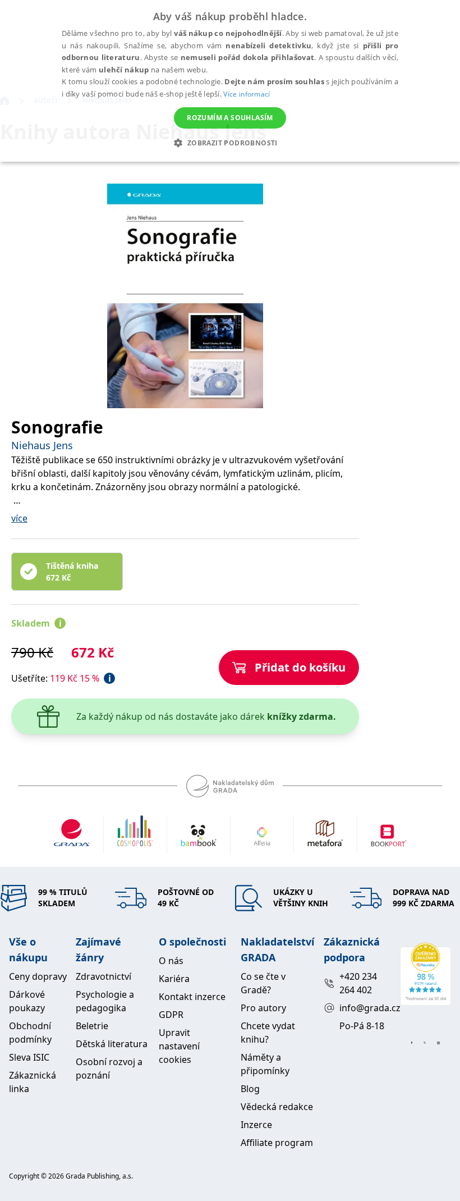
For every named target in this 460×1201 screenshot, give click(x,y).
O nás (171, 961)
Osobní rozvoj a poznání (109, 1068)
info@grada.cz (364, 1008)
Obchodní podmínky (30, 1032)
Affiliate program (277, 1142)
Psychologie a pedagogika (105, 1001)
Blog (250, 1089)
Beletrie (92, 1026)
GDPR (171, 1014)
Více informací (246, 94)
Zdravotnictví (103, 976)
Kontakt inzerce (192, 996)
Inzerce (256, 1124)
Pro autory (263, 1008)
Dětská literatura (112, 1044)
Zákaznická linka (32, 1082)
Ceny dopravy (38, 976)
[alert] (230, 81)
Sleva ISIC (29, 1057)
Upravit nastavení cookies (179, 1046)
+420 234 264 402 (358, 983)
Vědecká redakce (277, 1106)
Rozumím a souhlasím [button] (230, 117)
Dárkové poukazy (27, 1001)
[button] (229, 142)
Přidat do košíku (300, 667)
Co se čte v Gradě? (263, 983)
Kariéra (174, 978)
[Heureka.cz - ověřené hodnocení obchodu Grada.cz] (425, 974)
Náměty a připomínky (265, 1064)
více (19, 518)
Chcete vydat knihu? (268, 1032)
